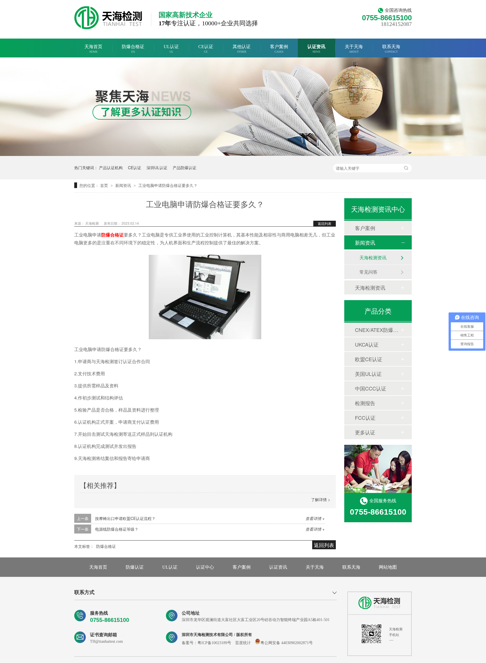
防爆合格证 (133, 48)
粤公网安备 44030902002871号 (286, 643)
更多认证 (365, 432)
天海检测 (92, 223)
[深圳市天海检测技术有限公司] (379, 603)
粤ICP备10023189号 (214, 643)
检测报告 (365, 403)
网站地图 (388, 567)
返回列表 (324, 223)
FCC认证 (365, 417)
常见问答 (368, 272)
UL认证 (171, 48)
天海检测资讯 (372, 257)
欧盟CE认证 (368, 359)
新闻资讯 (123, 185)
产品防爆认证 (184, 167)
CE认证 (205, 48)
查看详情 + (315, 518)
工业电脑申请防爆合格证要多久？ (167, 185)
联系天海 (391, 48)
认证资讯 (316, 48)
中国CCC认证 (370, 388)
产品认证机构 (111, 167)
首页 (104, 185)
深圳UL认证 (157, 167)
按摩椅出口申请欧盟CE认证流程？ (125, 518)
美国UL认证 (368, 373)
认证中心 (205, 567)
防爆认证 (135, 567)
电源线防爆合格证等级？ (116, 529)
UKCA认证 (367, 344)
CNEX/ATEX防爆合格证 (377, 329)
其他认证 (242, 48)
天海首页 (93, 48)
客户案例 (279, 48)
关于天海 (354, 48)
